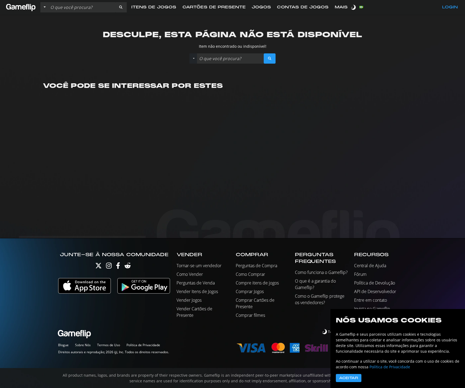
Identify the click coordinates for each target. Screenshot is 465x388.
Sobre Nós (83, 345)
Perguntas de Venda (196, 283)
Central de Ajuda (370, 266)
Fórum (360, 274)
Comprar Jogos (250, 291)
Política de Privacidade (143, 345)
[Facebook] (118, 267)
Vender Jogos (189, 300)
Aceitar (348, 378)
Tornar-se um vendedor (199, 266)
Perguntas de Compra (256, 266)
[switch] (354, 7)
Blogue (63, 345)
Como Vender (190, 274)
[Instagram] (109, 267)
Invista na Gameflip (372, 309)
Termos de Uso (108, 345)
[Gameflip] (20, 7)
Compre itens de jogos (257, 283)
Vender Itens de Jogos (197, 291)
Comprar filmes (250, 315)
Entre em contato (370, 300)
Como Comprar (250, 274)
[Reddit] (127, 267)
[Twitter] (98, 267)
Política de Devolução (374, 283)
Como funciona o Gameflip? (321, 272)
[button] (121, 7)
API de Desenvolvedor (375, 291)
